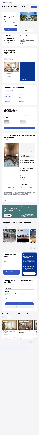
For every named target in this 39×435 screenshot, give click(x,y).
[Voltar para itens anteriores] (5, 155)
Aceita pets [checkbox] (30, 293)
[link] (19, 303)
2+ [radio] (8, 299)
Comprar (10, 59)
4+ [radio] (12, 299)
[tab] (6, 288)
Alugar (6, 59)
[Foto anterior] (5, 67)
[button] (11, 71)
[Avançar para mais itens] (17, 155)
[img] (9, 235)
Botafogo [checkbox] (7, 293)
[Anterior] (31, 248)
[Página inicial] (7, 2)
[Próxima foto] (17, 67)
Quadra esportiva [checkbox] (14, 293)
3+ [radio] (10, 299)
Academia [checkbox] (20, 293)
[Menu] (2, 2)
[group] (11, 71)
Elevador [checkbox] (25, 293)
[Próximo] (34, 248)
